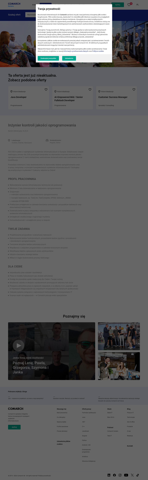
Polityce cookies (98, 51)
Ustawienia (69, 58)
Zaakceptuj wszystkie (48, 58)
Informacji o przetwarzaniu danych (75, 51)
